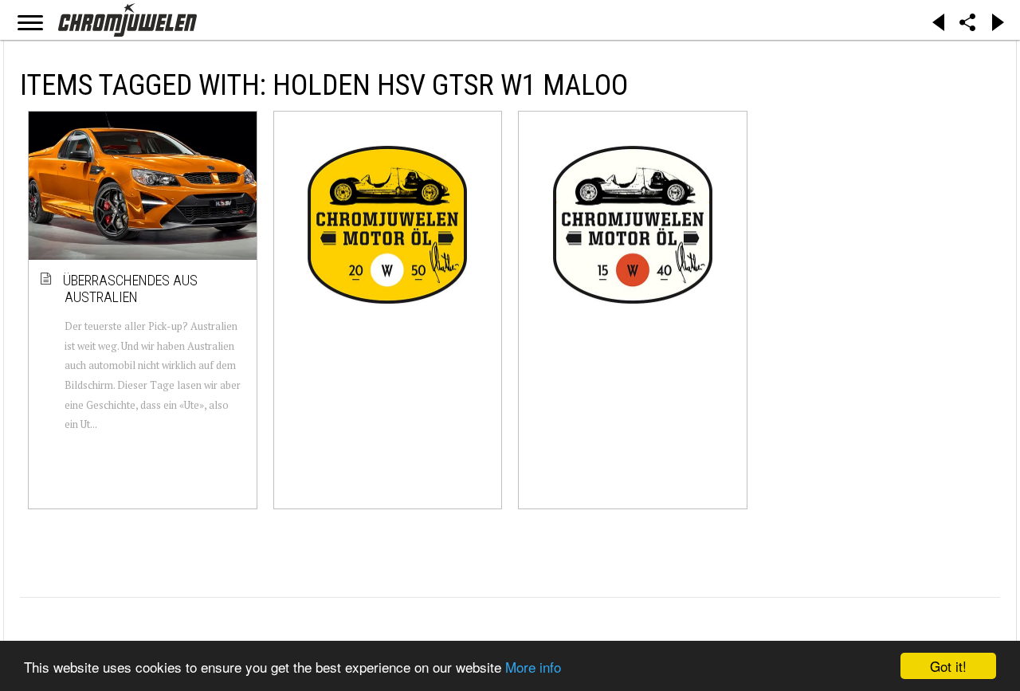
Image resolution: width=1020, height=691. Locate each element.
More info (533, 667)
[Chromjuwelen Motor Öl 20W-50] (388, 225)
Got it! (948, 666)
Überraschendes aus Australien (131, 289)
